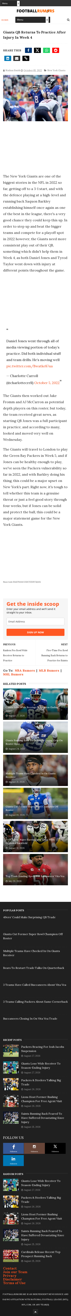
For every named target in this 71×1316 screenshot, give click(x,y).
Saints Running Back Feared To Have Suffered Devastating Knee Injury (42, 1118)
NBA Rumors (25, 670)
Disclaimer (12, 1279)
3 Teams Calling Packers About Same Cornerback (35, 1001)
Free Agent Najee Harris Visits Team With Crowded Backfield (30, 841)
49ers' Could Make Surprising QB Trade (29, 917)
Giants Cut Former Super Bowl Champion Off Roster (32, 808)
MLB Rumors (49, 670)
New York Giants (56, 70)
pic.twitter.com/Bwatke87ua (29, 366)
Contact (10, 1268)
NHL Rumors (13, 674)
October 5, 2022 (47, 383)
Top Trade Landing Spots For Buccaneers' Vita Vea (35, 876)
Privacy (10, 1275)
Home (4, 20)
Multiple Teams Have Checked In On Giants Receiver (30, 775)
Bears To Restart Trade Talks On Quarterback (33, 968)
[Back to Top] (35, 1311)
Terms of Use (14, 1283)
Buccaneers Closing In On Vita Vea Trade (30, 1018)
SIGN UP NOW (35, 632)
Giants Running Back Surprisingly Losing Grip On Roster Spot (34, 742)
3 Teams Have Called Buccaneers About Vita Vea (34, 984)
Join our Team (15, 1272)
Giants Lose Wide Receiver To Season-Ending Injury (32, 709)
